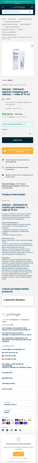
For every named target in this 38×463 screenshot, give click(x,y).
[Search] (30, 12)
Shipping (11, 114)
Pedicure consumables (9, 32)
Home (4, 19)
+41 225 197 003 (10, 356)
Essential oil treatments (12, 27)
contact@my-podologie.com (13, 346)
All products (12, 19)
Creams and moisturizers (12, 21)
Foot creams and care (8, 29)
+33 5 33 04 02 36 (11, 350)
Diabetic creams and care (9, 24)
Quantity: (4, 126)
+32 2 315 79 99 (10, 353)
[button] (3, 7)
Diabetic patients (25, 24)
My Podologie (14, 316)
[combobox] (17, 12)
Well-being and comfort (9, 34)
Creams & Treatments (25, 19)
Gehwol (20, 29)
